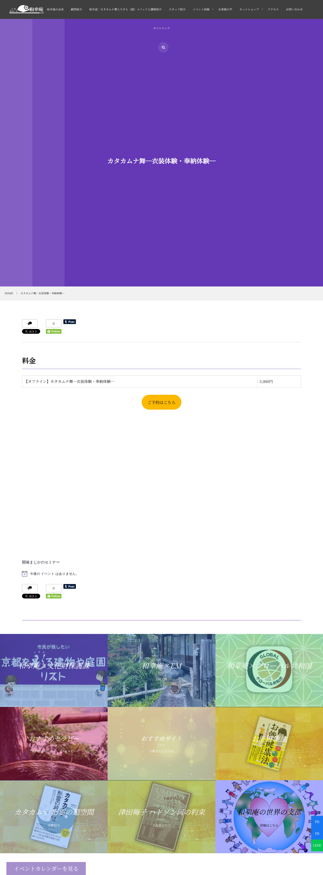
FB (317, 821)
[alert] (161, 573)
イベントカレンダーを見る (46, 868)
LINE (317, 845)
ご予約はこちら (162, 402)
